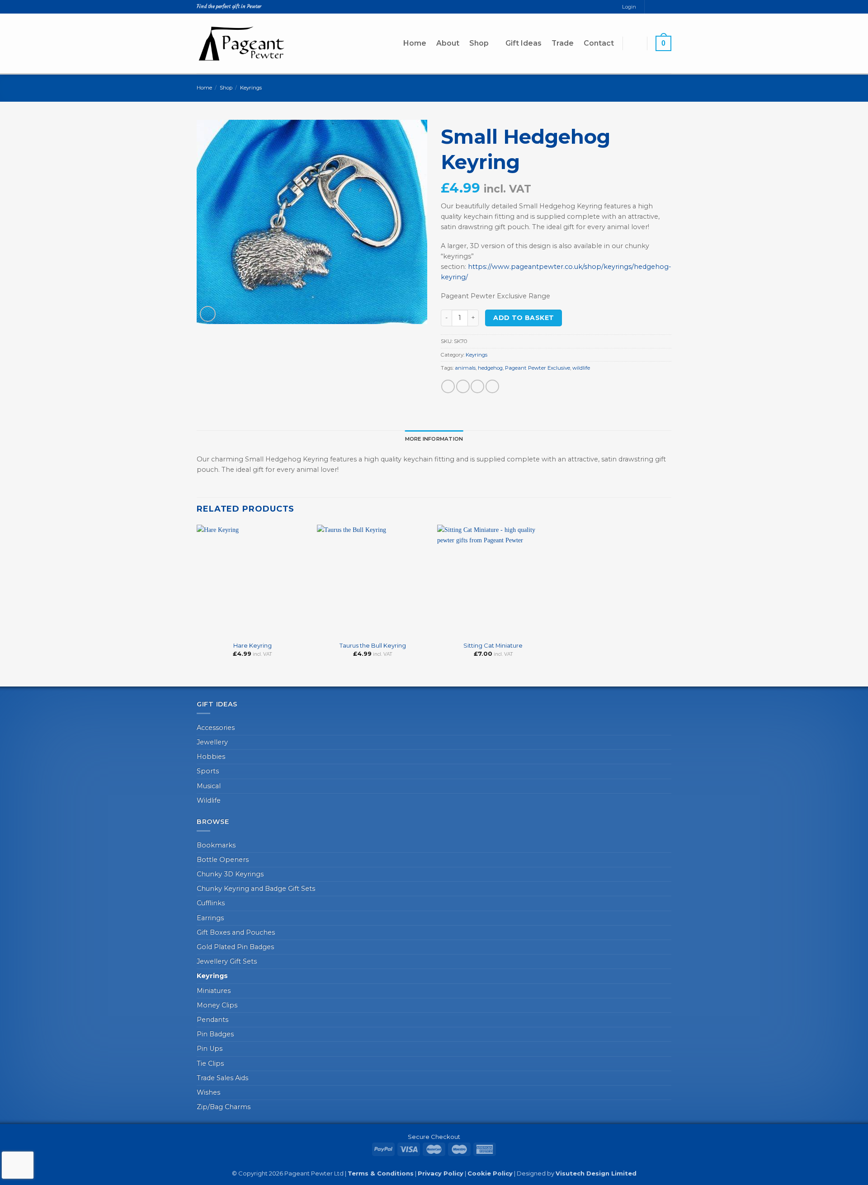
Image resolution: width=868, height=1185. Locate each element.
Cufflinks (211, 903)
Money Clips (217, 1005)
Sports (208, 771)
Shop (479, 43)
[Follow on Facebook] (651, 6)
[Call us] (667, 6)
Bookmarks (216, 845)
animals (465, 368)
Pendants (212, 1020)
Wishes (208, 1092)
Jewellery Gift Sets (227, 961)
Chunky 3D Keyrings (230, 874)
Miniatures (214, 991)
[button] (634, 43)
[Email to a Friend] (477, 386)
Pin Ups (209, 1048)
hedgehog (490, 368)
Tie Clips (210, 1063)
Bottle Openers (223, 860)
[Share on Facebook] (448, 386)
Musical (209, 786)
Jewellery (212, 742)
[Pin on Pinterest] (492, 386)
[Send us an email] (659, 6)
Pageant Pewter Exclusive (537, 368)
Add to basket (523, 318)
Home (414, 43)
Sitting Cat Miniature (493, 645)
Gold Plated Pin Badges (235, 947)
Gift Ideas (523, 43)
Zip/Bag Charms (223, 1107)
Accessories (216, 728)
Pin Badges (215, 1034)
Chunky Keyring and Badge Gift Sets (256, 888)
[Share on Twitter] (463, 386)
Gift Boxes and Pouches (236, 932)
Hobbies (211, 756)
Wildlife (209, 800)
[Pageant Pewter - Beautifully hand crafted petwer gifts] (242, 43)
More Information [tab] (434, 439)
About (447, 43)
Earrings (210, 918)
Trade (563, 43)
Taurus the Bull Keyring (373, 645)
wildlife (581, 368)
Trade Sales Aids (222, 1078)
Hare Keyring (252, 645)
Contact (599, 43)
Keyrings (251, 88)
